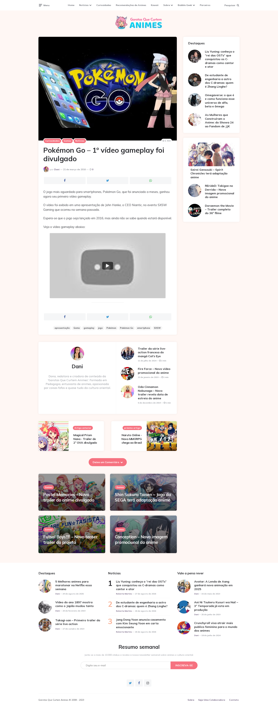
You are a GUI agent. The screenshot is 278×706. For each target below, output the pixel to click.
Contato (234, 699)
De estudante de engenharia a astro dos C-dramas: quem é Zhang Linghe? (219, 80)
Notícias (83, 5)
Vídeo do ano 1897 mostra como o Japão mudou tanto (74, 604)
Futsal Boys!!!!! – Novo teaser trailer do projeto (70, 539)
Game (77, 328)
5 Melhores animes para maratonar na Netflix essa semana (73, 585)
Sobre (166, 5)
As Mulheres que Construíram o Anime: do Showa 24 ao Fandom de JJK (219, 120)
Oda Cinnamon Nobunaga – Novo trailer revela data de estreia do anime (153, 392)
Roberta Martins (124, 594)
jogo (100, 328)
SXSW (157, 328)
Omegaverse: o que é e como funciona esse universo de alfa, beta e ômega (220, 100)
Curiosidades (103, 5)
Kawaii (154, 5)
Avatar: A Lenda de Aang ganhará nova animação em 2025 (213, 585)
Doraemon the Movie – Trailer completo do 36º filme (219, 209)
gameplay (89, 328)
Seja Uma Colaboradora (211, 699)
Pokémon (111, 328)
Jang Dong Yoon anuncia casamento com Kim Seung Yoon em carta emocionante (141, 623)
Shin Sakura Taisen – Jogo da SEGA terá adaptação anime (143, 497)
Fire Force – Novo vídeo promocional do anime (154, 370)
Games (67, 141)
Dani (57, 169)
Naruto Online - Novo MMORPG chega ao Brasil (131, 438)
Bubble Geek (185, 5)
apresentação (62, 328)
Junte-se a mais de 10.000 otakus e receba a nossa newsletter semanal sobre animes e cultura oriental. (139, 654)
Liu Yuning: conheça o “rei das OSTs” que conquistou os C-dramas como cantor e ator (219, 59)
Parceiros (205, 5)
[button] (108, 265)
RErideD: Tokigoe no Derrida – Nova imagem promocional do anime (219, 191)
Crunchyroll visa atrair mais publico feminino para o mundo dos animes (215, 626)
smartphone (143, 328)
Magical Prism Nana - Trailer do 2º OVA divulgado (85, 438)
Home (71, 5)
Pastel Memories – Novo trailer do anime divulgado (68, 497)
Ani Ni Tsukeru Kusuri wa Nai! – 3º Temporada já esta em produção (216, 606)
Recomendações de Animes (131, 5)
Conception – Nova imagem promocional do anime (141, 539)
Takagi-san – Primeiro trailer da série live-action (77, 622)
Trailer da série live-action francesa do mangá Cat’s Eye (152, 352)
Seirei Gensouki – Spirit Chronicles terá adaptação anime (208, 173)
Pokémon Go (126, 328)
